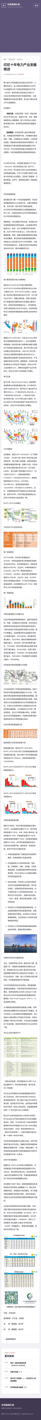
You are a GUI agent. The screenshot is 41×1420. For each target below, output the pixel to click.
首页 (5, 59)
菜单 (36, 5)
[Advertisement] (20, 32)
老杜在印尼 (12, 59)
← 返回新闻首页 (10, 1339)
